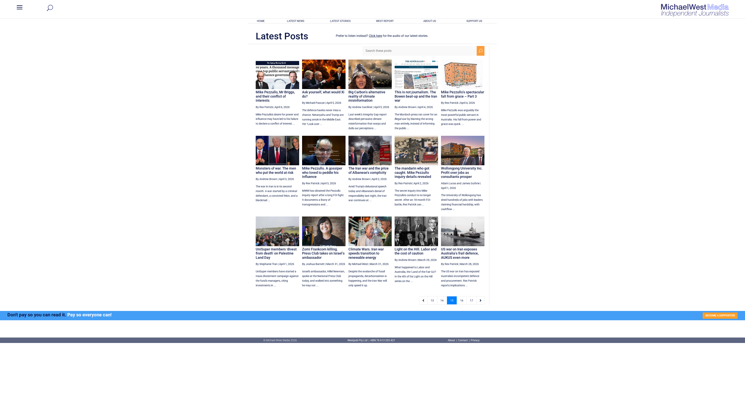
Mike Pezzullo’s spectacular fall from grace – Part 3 (462, 94)
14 (442, 300)
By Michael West (358, 264)
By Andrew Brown (405, 107)
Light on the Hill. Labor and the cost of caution (416, 251)
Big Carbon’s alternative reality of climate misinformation (366, 96)
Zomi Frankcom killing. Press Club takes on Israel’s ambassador (323, 253)
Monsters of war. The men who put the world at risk (276, 170)
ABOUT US (429, 21)
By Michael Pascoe (313, 102)
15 (451, 300)
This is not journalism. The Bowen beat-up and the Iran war (416, 96)
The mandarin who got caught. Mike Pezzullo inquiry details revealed (413, 172)
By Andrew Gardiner (360, 107)
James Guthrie (471, 183)
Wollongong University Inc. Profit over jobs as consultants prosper (462, 172)
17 (471, 300)
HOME (261, 21)
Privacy (475, 340)
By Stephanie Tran (266, 264)
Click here (375, 36)
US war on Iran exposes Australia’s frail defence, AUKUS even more (460, 253)
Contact (463, 340)
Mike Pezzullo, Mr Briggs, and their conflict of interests (275, 96)
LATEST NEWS (295, 21)
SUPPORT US (474, 21)
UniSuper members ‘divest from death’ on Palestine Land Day (276, 253)
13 (432, 300)
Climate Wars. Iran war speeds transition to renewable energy (366, 253)
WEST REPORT (385, 21)
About (452, 340)
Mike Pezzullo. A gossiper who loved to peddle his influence (322, 172)
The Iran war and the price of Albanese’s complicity (368, 170)
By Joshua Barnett (313, 264)
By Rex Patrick (264, 107)
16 (461, 300)
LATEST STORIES (340, 21)
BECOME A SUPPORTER (720, 315)
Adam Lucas (448, 183)
